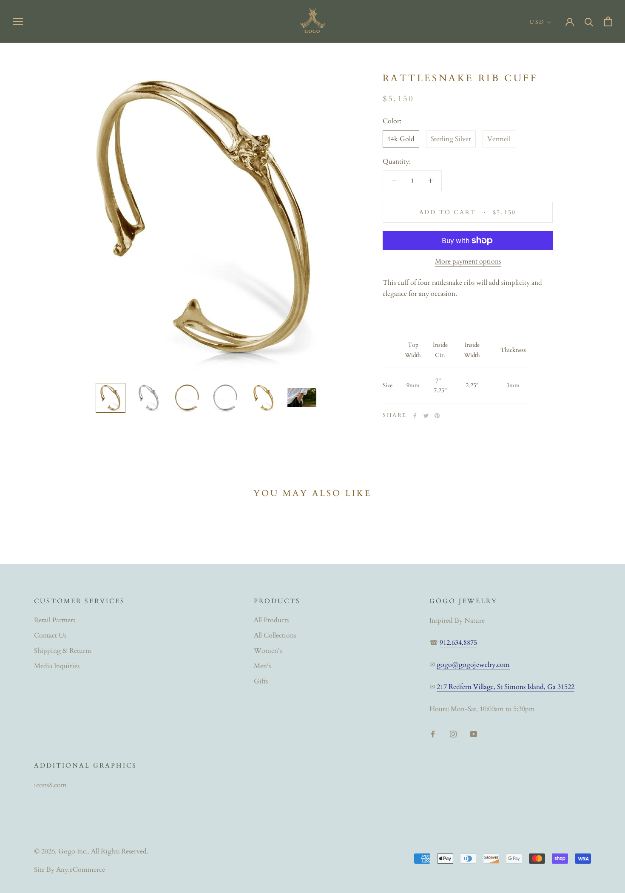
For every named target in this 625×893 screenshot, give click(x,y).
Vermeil (499, 139)
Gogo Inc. (73, 851)
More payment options (468, 261)
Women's (268, 650)
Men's (262, 666)
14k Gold (401, 139)
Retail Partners (54, 620)
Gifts (261, 681)
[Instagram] (453, 733)
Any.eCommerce (80, 869)
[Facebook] (415, 415)
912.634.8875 (458, 642)
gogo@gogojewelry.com (473, 664)
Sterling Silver (451, 139)
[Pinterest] (437, 415)
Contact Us (50, 635)
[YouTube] (473, 733)
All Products (271, 620)
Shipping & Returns (62, 650)
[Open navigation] (18, 21)
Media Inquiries (57, 666)
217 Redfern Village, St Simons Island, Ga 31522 (505, 687)
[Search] (589, 21)
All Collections (275, 635)
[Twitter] (426, 415)
